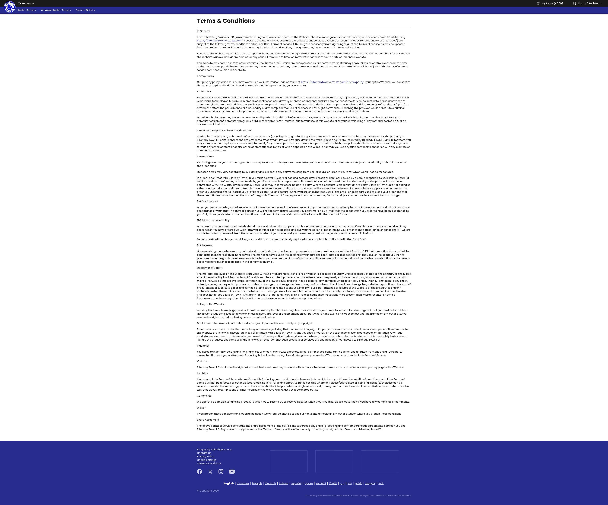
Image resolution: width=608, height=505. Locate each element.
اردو (342, 483)
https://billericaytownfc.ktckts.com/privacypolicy (332, 82)
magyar (370, 483)
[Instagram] (220, 471)
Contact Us (204, 453)
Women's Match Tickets (56, 10)
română (321, 483)
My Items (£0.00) (552, 3)
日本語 (333, 483)
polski (358, 483)
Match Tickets (27, 10)
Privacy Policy (205, 456)
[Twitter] (210, 471)
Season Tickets (85, 10)
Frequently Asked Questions (214, 449)
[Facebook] (199, 471)
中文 (381, 483)
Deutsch (270, 483)
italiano (283, 483)
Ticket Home (26, 3)
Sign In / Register (588, 3)
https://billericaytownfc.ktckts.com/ (220, 40)
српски (309, 483)
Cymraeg (243, 483)
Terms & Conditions (209, 463)
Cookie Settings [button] (206, 460)
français (257, 483)
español (296, 483)
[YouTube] (232, 472)
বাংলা (350, 483)
